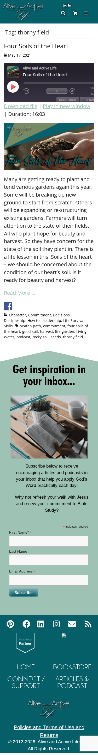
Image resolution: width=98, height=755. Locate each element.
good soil (30, 331)
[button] (85, 12)
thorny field (73, 336)
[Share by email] (56, 306)
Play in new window (66, 106)
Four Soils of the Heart (36, 46)
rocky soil (40, 336)
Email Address (22, 571)
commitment (54, 325)
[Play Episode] (17, 86)
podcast (23, 336)
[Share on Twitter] (18, 306)
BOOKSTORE (72, 667)
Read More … (20, 292)
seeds (56, 336)
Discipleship (14, 320)
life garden (64, 331)
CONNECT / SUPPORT (25, 682)
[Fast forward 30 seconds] (80, 91)
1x (57, 91)
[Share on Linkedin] (47, 306)
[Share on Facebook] (8, 306)
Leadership (51, 320)
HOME (26, 667)
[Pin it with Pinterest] (37, 306)
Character (17, 314)
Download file (20, 106)
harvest (46, 331)
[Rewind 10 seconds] (34, 91)
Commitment (39, 314)
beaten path (30, 325)
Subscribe (68, 100)
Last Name (18, 551)
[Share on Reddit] (27, 306)
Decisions (61, 314)
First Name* (20, 532)
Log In (67, 5)
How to (33, 320)
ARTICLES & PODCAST (72, 682)
